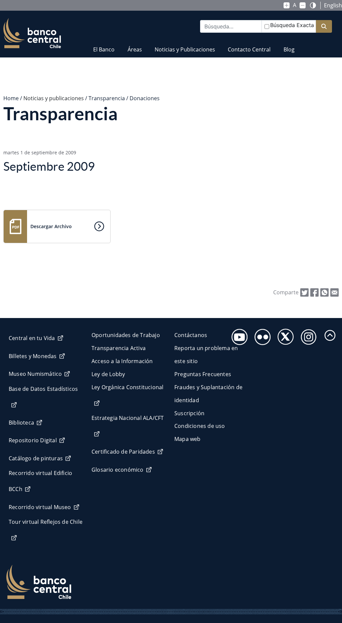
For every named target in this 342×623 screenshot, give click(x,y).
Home (11, 98)
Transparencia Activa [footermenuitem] (119, 348)
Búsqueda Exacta (292, 25)
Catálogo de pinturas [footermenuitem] (36, 458)
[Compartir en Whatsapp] (324, 292)
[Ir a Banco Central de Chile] (32, 33)
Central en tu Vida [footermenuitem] (32, 338)
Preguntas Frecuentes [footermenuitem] (202, 374)
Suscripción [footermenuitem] (189, 413)
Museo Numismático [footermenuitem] (35, 373)
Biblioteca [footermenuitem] (21, 422)
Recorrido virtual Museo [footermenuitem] (40, 507)
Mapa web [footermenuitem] (187, 439)
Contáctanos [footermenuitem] (190, 335)
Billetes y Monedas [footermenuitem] (33, 356)
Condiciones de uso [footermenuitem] (199, 426)
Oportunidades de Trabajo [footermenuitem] (126, 335)
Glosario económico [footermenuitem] (118, 469)
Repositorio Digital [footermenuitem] (33, 440)
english (333, 5)
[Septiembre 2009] (334, 292)
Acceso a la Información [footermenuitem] (122, 361)
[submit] (324, 26)
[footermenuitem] (237, 335)
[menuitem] (104, 45)
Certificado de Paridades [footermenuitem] (123, 451)
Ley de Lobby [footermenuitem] (108, 374)
